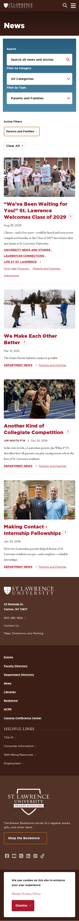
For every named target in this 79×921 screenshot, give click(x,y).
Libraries (10, 692)
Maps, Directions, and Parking (23, 633)
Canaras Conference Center (22, 718)
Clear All (13, 146)
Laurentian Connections (24, 255)
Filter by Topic (16, 87)
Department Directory (19, 674)
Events (8, 657)
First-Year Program (16, 268)
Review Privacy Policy (26, 893)
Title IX (8, 737)
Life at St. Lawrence (20, 261)
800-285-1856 (13, 617)
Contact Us (11, 625)
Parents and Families (20, 131)
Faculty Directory (15, 666)
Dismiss (21, 905)
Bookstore (11, 700)
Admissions (11, 275)
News (7, 683)
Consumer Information (19, 746)
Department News (18, 365)
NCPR (8, 709)
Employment (12, 763)
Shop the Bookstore (24, 838)
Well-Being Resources (18, 754)
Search (11, 49)
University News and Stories (27, 249)
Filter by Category (19, 68)
